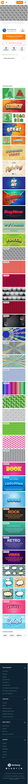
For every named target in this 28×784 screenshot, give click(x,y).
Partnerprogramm (7, 763)
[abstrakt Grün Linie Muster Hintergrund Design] (13, 431)
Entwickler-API (6, 738)
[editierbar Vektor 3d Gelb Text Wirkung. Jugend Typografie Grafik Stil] (13, 269)
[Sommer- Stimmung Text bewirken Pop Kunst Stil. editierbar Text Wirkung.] (13, 182)
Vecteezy (4, 727)
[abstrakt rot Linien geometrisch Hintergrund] (13, 310)
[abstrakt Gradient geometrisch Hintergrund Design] (13, 485)
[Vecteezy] (2, 2)
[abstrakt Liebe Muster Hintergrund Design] (13, 471)
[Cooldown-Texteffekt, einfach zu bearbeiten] (13, 513)
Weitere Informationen (9, 57)
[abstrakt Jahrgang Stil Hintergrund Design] (13, 391)
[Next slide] (21, 688)
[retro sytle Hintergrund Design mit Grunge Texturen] (13, 377)
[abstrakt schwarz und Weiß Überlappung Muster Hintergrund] (13, 283)
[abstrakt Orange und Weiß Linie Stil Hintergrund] (13, 296)
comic (11, 688)
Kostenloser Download (14, 36)
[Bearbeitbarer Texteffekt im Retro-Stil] (13, 573)
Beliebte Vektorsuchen (8, 766)
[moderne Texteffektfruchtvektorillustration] (13, 660)
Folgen (22, 31)
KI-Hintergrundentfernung (9, 745)
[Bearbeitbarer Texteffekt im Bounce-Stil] (13, 558)
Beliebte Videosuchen (8, 771)
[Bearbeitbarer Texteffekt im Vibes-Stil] (13, 587)
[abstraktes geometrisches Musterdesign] (13, 404)
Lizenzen (4, 757)
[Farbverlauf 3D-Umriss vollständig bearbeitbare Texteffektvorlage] (13, 256)
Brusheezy (5, 724)
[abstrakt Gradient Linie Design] (13, 417)
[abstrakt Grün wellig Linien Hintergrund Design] (13, 458)
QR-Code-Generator (7, 748)
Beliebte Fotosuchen (7, 769)
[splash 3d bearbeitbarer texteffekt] (13, 675)
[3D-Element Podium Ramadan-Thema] (8, 92)
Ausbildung (5, 735)
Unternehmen (6, 732)
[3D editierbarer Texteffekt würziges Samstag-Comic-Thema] (13, 117)
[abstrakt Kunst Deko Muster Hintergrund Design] (13, 444)
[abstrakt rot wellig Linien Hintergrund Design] (13, 337)
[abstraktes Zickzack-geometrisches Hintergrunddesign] (13, 364)
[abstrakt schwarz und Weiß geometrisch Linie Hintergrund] (13, 323)
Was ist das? (15, 54)
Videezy (4, 730)
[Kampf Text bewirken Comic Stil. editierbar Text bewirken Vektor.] (13, 198)
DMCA (4, 760)
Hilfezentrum (5, 781)
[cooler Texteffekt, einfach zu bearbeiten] (13, 529)
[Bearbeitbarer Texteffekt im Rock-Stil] (13, 544)
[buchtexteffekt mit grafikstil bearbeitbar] (13, 498)
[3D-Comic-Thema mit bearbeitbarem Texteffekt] (13, 150)
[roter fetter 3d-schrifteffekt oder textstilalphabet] (13, 242)
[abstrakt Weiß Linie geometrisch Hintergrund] (13, 350)
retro (5, 688)
